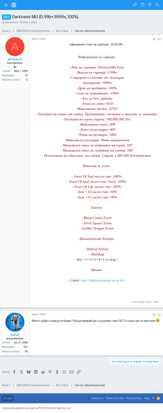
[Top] (153, 398)
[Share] (154, 39)
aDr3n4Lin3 (11, 22)
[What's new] (150, 5)
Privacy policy (134, 398)
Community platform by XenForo (36, 408)
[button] (6, 5)
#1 (159, 39)
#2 (159, 314)
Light (9, 398)
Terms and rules (115, 398)
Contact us (97, 398)
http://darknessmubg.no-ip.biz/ (103, 280)
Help (146, 398)
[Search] (157, 5)
